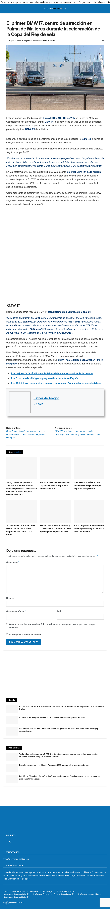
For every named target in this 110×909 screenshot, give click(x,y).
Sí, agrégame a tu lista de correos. (25, 634)
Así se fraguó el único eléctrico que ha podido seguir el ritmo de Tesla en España (89, 528)
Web (59, 611)
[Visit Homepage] (55, 9)
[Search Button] (105, 8)
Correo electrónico (16, 611)
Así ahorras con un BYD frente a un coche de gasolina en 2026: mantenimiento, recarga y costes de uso (58, 729)
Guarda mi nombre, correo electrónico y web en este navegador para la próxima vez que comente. (52, 626)
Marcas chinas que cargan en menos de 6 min (56, 2)
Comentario (13, 562)
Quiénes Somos (18, 891)
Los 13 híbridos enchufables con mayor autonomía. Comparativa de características (56, 383)
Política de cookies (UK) (88, 894)
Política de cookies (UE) (64, 894)
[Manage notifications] (6, 902)
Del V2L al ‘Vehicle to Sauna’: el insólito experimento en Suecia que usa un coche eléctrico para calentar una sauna (59, 777)
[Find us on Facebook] (4, 842)
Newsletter (34, 891)
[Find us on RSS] (20, 842)
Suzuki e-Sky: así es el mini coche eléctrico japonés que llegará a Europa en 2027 (87, 485)
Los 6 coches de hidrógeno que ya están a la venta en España (44, 378)
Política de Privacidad (66, 891)
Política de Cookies (41, 894)
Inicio (5, 891)
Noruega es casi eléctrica (22, 2)
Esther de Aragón (46, 398)
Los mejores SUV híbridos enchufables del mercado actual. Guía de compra (52, 373)
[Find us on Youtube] (24, 842)
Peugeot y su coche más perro (92, 2)
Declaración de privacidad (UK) (16, 897)
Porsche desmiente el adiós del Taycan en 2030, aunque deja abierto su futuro (55, 485)
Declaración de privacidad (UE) (16, 894)
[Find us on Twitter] (9, 842)
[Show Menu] (4, 8)
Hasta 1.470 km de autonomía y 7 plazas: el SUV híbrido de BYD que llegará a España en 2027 (55, 528)
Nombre (11, 598)
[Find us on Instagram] (15, 842)
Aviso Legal (48, 891)
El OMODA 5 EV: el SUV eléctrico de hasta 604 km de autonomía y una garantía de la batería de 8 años (61, 707)
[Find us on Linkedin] (29, 842)
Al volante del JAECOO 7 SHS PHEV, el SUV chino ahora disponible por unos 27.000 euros (20, 530)
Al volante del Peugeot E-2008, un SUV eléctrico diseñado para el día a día (52, 717)
